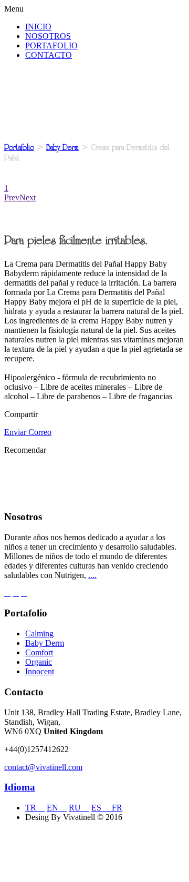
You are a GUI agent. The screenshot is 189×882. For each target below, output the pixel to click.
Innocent (39, 671)
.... (92, 575)
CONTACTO (48, 54)
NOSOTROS (48, 36)
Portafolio (19, 147)
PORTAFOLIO (51, 45)
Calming (39, 633)
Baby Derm (62, 147)
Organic (38, 661)
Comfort (39, 652)
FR (117, 807)
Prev (11, 197)
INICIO (38, 26)
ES (101, 807)
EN (57, 807)
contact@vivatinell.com (43, 767)
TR (35, 807)
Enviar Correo (27, 432)
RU (79, 807)
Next (27, 197)
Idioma (19, 787)
